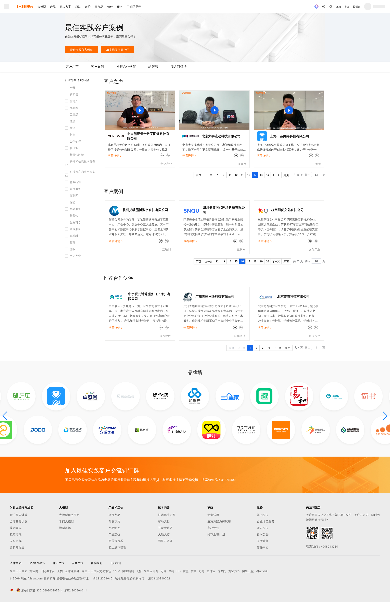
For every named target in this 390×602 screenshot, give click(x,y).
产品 (53, 6)
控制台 (356, 6)
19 (261, 261)
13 (255, 175)
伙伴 (110, 6)
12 (248, 175)
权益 (78, 6)
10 (236, 175)
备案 (346, 6)
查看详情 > (115, 155)
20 (267, 261)
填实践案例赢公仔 (117, 50)
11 (242, 175)
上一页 (208, 174)
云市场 (99, 6)
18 (255, 261)
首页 (198, 175)
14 (261, 175)
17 (248, 261)
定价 (88, 6)
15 (267, 175)
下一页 (276, 174)
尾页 (286, 175)
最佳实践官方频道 (81, 50)
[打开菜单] (6, 6)
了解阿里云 (134, 6)
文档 (338, 6)
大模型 (41, 6)
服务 (120, 6)
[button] (5, 415)
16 (242, 261)
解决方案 (65, 6)
